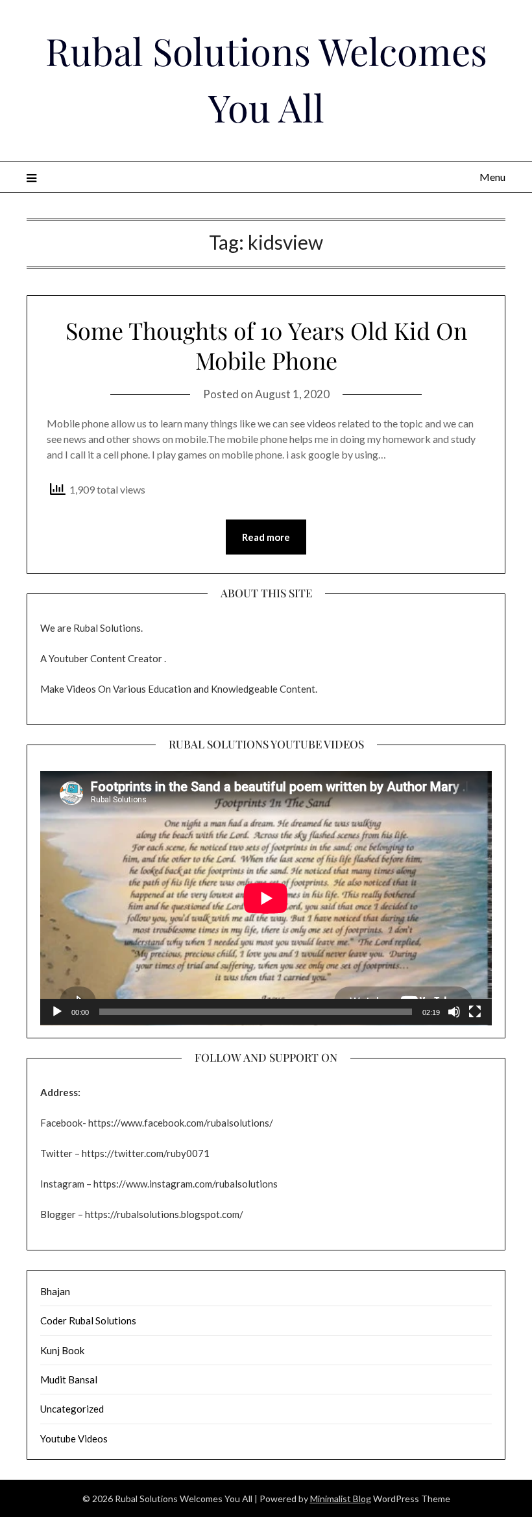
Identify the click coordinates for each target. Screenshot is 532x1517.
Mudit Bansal (68, 1379)
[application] (266, 898)
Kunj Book (62, 1350)
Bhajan (55, 1291)
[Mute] (454, 1011)
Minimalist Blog (340, 1498)
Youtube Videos (74, 1438)
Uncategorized (72, 1409)
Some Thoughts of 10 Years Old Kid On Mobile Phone (266, 345)
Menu (492, 177)
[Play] (57, 1011)
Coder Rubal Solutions (88, 1320)
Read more (266, 537)
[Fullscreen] (474, 1011)
